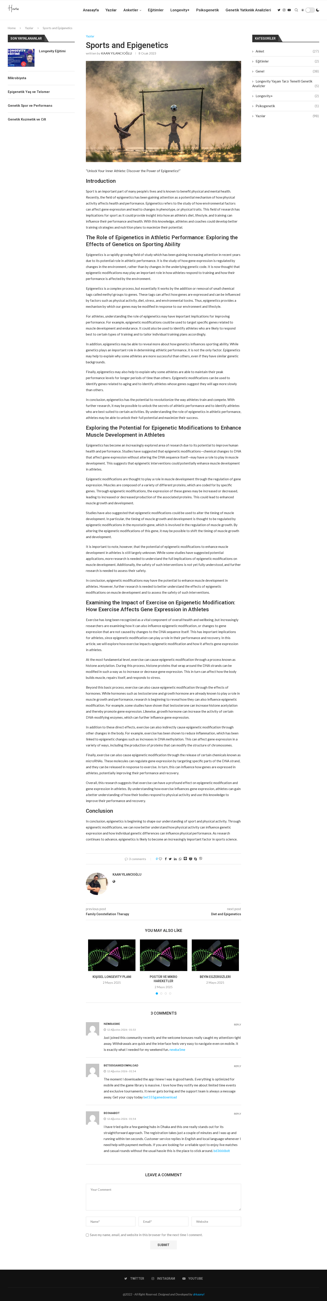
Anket (287, 51)
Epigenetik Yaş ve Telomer (29, 92)
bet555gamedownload (121, 1065)
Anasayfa (91, 10)
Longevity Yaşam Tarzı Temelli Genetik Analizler (285, 83)
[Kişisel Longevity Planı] (111, 955)
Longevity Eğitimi (52, 51)
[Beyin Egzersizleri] (215, 955)
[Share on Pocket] (190, 859)
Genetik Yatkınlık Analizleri (248, 10)
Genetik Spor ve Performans (30, 106)
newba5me (112, 1024)
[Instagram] (284, 10)
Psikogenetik (207, 10)
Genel (287, 71)
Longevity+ (180, 10)
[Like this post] (160, 859)
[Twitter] (279, 10)
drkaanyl (198, 1294)
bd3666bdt (112, 1113)
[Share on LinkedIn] (175, 859)
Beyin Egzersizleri (215, 977)
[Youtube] (289, 10)
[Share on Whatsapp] (180, 859)
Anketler (130, 10)
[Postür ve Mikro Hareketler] (163, 955)
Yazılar (111, 10)
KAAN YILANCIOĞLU (116, 53)
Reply (237, 1025)
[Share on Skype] (195, 859)
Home (12, 28)
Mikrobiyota (17, 78)
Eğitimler (156, 10)
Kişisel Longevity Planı (112, 977)
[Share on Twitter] (170, 859)
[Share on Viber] (200, 859)
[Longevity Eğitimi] (21, 58)
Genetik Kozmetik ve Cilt (27, 119)
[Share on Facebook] (166, 859)
